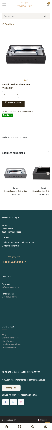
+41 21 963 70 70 (9, 297)
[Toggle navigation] (4, 4)
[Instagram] (21, 402)
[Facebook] (5, 402)
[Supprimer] (4, 94)
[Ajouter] (17, 94)
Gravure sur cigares (10, 338)
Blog (4, 334)
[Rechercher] (45, 16)
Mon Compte (8, 341)
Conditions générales (11, 344)
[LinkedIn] (13, 402)
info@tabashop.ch (10, 287)
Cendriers (9, 24)
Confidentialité (9, 347)
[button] (4, 78)
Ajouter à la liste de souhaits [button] (19, 111)
